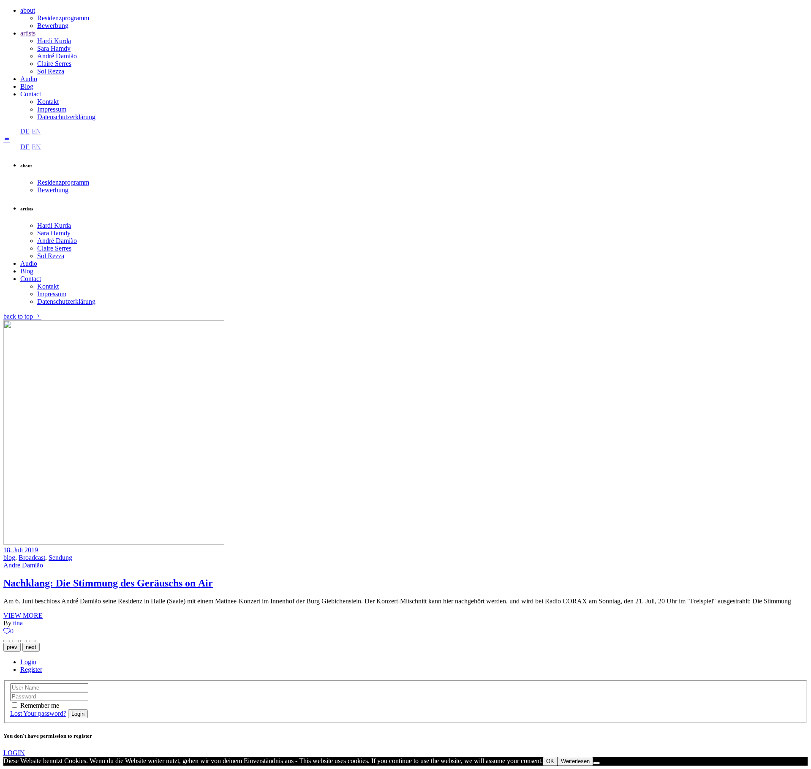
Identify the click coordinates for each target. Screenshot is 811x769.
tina (18, 623)
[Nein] (596, 763)
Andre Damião (23, 565)
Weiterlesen (575, 761)
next (31, 647)
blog (9, 557)
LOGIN (14, 752)
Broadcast (32, 557)
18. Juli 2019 (20, 550)
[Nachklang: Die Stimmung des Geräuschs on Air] (113, 542)
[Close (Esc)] (15, 641)
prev (12, 647)
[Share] (6, 641)
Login (28, 661)
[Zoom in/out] (23, 641)
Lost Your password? (38, 713)
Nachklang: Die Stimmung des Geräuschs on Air (108, 583)
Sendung (60, 557)
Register (31, 669)
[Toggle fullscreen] (32, 641)
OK (550, 761)
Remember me (39, 705)
